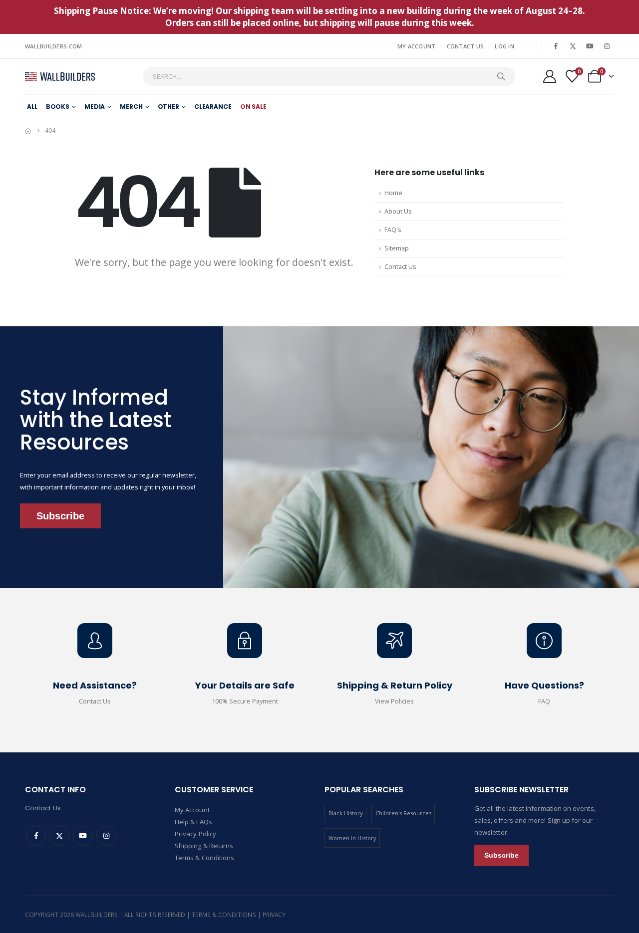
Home (393, 193)
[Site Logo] (60, 76)
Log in (504, 46)
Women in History (352, 838)
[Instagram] (607, 46)
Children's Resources (403, 813)
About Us (398, 211)
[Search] (501, 76)
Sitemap (396, 248)
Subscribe (60, 515)
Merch (131, 106)
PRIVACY (274, 915)
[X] (573, 46)
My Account (416, 46)
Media (94, 106)
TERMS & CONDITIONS (224, 915)
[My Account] (549, 76)
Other (168, 106)
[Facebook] (556, 46)
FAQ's (392, 230)
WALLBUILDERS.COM (53, 46)
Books (57, 106)
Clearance (213, 106)
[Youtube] (590, 46)
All (32, 106)
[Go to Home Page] (28, 131)
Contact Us (465, 46)
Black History (345, 813)
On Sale (253, 106)
